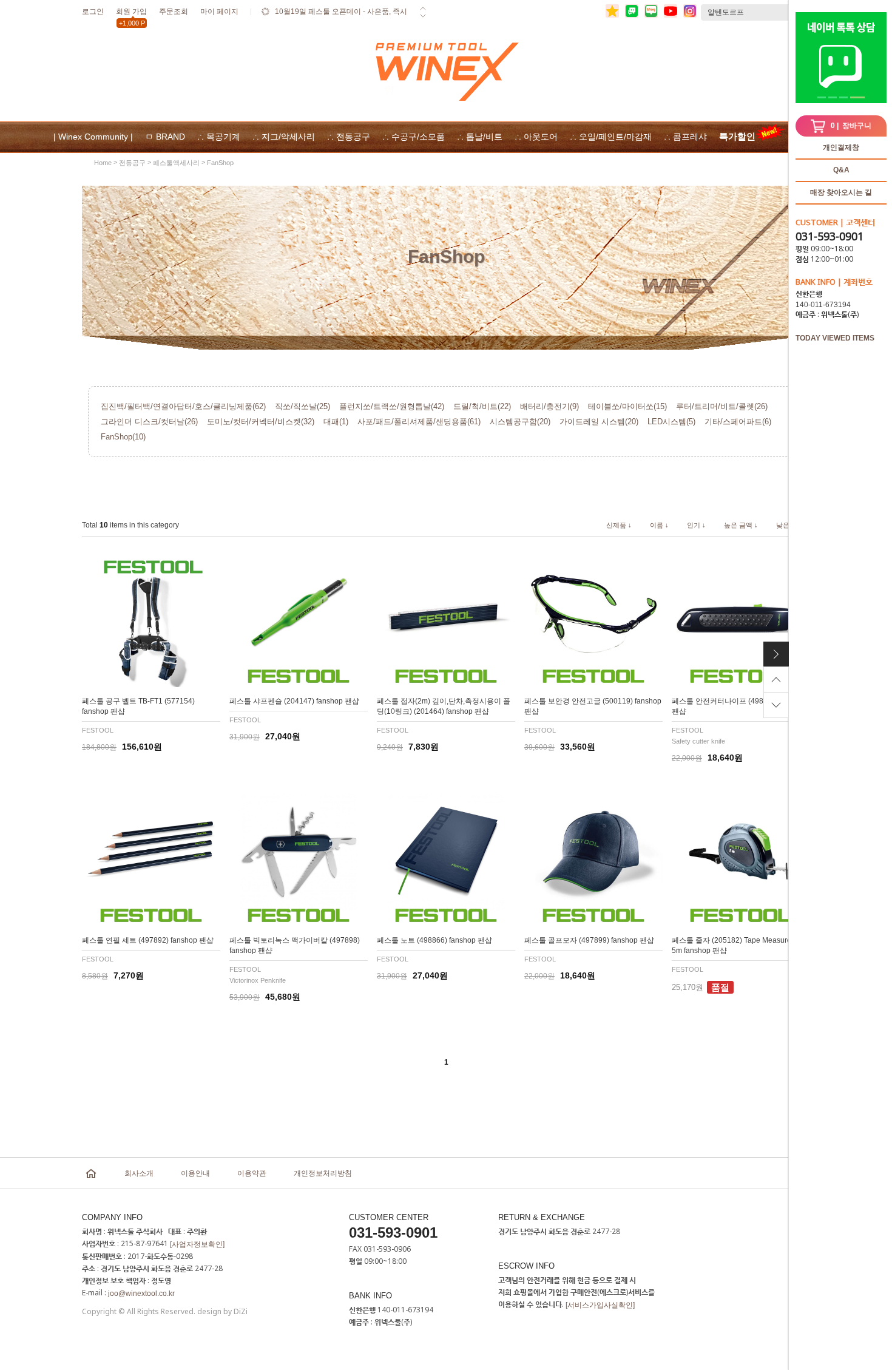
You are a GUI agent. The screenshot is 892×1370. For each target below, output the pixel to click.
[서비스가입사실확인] (600, 1305)
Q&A (841, 170)
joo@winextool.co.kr (141, 1293)
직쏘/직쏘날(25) (302, 406)
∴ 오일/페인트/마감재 (611, 136)
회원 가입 (131, 13)
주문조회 (173, 11)
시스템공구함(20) (520, 421)
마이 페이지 (219, 11)
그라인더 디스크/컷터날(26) (149, 421)
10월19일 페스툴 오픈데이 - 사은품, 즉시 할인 (341, 19)
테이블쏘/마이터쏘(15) (627, 406)
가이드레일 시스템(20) (598, 421)
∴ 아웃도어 (536, 136)
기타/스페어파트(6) (737, 421)
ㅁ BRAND (165, 136)
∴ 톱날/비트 (479, 136)
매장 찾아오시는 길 (841, 192)
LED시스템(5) (671, 421)
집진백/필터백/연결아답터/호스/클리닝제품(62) (183, 406)
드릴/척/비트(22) (482, 406)
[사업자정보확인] (197, 1244)
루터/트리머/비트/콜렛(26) (722, 406)
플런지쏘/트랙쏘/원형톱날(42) (391, 406)
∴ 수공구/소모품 (413, 136)
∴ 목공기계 (218, 136)
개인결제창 (841, 147)
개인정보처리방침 (323, 1173)
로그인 (93, 11)
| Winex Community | (93, 136)
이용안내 (195, 1173)
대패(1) (335, 421)
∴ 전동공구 (348, 136)
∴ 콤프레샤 (685, 136)
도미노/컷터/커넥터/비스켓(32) (260, 421)
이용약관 (251, 1173)
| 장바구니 (851, 125)
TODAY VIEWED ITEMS (835, 338)
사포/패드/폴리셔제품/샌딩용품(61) (419, 421)
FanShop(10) (123, 436)
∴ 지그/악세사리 (283, 136)
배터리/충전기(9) (549, 406)
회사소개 (139, 1173)
